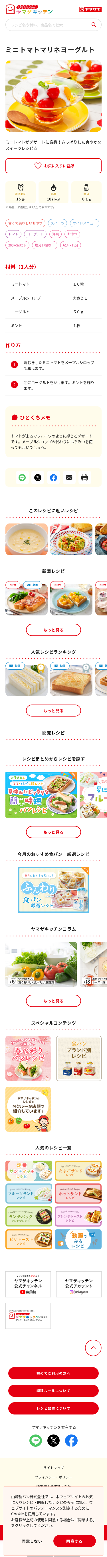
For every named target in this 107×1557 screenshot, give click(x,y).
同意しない (32, 1541)
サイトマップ (53, 1467)
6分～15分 (70, 245)
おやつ (72, 234)
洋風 (55, 234)
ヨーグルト (35, 234)
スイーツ (57, 223)
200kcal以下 (17, 245)
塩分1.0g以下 (45, 245)
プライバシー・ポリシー (53, 1477)
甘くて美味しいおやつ (25, 223)
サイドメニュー (85, 223)
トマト (13, 234)
